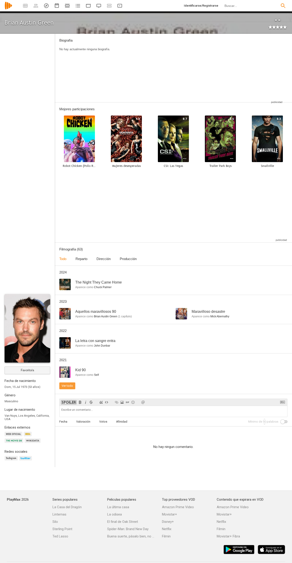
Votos (103, 421)
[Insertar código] (106, 402)
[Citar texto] (101, 402)
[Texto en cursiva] (85, 402)
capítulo (125, 316)
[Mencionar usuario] (143, 402)
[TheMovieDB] (15, 443)
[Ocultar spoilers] (68, 402)
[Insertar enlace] (116, 402)
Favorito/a (27, 370)
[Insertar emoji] (133, 402)
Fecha (63, 421)
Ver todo (67, 385)
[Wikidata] (33, 443)
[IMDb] (28, 436)
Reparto (81, 259)
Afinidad (121, 421)
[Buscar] (283, 5)
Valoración (83, 421)
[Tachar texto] (91, 402)
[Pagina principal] (8, 8)
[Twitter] (26, 461)
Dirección (103, 259)
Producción (128, 259)
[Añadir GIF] (127, 402)
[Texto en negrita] (80, 402)
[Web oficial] (14, 436)
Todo (62, 259)
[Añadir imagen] (122, 402)
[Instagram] (12, 461)
